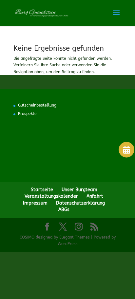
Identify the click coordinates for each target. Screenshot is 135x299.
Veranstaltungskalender (51, 196)
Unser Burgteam (79, 189)
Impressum (35, 203)
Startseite (42, 189)
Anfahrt (95, 196)
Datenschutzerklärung (80, 203)
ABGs (63, 209)
